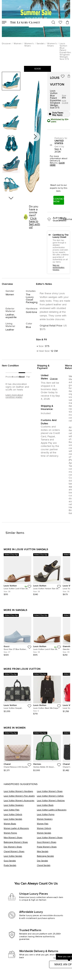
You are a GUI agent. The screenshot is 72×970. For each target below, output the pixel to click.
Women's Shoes (29, 45)
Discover (6, 44)
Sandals (41, 44)
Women (18, 44)
